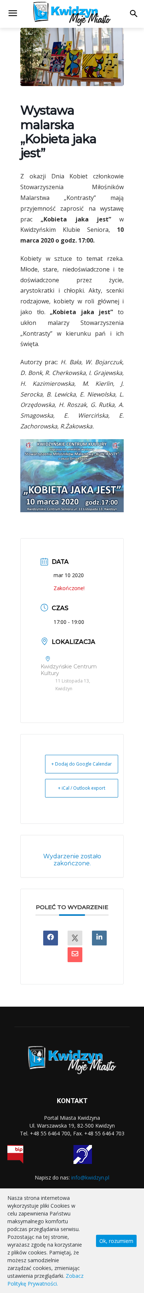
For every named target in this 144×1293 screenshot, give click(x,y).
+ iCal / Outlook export (81, 788)
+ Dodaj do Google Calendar (81, 764)
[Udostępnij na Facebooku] (50, 938)
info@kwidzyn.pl (90, 1177)
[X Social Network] (75, 938)
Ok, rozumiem (116, 1240)
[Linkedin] (99, 938)
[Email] (75, 954)
